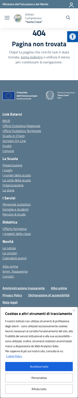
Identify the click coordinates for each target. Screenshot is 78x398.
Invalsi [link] (6, 145)
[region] (39, 352)
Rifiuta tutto (39, 389)
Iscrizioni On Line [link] (14, 140)
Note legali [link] (10, 302)
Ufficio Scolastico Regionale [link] (21, 125)
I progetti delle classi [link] (16, 233)
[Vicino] (73, 310)
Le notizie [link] (9, 248)
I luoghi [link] (7, 170)
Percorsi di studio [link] (14, 214)
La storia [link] (8, 190)
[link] (72, 36)
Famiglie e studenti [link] (15, 209)
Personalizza (39, 378)
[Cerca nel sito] (68, 18)
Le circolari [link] (9, 253)
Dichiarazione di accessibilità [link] (48, 295)
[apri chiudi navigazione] (7, 18)
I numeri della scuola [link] (16, 175)
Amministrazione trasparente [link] (23, 288)
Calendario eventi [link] (14, 258)
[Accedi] (72, 4)
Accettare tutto (39, 366)
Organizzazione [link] (13, 185)
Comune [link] (8, 150)
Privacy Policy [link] (12, 295)
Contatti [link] (8, 276)
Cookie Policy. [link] (14, 356)
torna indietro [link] (32, 57)
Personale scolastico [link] (16, 204)
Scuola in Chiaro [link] (13, 135)
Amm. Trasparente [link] (15, 271)
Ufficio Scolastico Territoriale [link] (21, 130)
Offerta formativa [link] (14, 228)
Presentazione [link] (12, 165)
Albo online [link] (10, 266)
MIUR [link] (6, 120)
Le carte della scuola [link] (16, 180)
